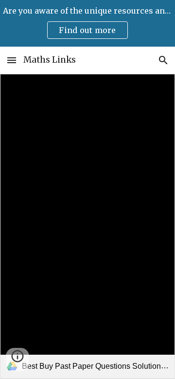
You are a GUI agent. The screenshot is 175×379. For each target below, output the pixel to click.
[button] (11, 60)
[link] (87, 226)
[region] (87, 23)
